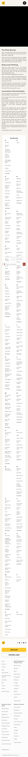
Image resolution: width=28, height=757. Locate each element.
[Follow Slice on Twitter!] (19, 643)
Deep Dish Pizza (5, 717)
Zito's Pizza (7, 632)
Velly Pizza (19, 557)
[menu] (24, 3)
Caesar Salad (17, 707)
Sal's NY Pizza (8, 528)
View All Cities (17, 700)
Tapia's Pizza (19, 517)
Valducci (19, 543)
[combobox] (14, 264)
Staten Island (17, 674)
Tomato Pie (4, 728)
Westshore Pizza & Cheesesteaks (8, 605)
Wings (15, 739)
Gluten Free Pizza (6, 723)
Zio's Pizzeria (8, 629)
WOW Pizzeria (8, 577)
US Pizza (7, 546)
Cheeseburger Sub (18, 713)
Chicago (16, 682)
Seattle (15, 691)
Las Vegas (16, 685)
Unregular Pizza (7, 564)
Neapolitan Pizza (5, 726)
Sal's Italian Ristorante (7, 524)
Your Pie (18, 577)
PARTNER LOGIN (14, 655)
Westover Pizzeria (7, 600)
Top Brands (4, 680)
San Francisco (17, 694)
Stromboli (16, 736)
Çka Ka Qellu (20, 614)
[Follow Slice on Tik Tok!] (21, 643)
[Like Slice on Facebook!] (17, 643)
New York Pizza (5, 708)
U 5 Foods (7, 535)
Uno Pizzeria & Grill (8, 560)
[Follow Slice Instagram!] (25, 643)
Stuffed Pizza (5, 737)
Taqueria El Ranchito (19, 520)
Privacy (3, 688)
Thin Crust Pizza (5, 734)
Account (3, 685)
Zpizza (6, 635)
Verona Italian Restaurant (20, 560)
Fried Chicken (17, 724)
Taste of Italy (20, 524)
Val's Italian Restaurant (19, 540)
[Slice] (3, 3)
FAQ (3, 682)
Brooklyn (16, 668)
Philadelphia (17, 677)
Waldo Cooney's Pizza (7, 584)
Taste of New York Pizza (19, 527)
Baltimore (16, 680)
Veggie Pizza (4, 714)
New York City (17, 665)
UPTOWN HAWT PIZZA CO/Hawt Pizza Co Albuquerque (8, 541)
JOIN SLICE (14, 650)
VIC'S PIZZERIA (19, 536)
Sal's (6, 511)
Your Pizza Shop (19, 580)
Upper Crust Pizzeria (8, 568)
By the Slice (4, 720)
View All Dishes (17, 742)
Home (3, 661)
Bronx (15, 671)
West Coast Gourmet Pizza (7, 592)
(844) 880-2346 (5, 749)
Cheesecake (16, 710)
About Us (4, 664)
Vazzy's (18, 554)
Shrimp (15, 733)
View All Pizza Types (6, 744)
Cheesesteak (17, 716)
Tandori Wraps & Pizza (18, 513)
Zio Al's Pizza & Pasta (8, 626)
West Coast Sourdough (7, 596)
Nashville (16, 688)
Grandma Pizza (5, 731)
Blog (3, 669)
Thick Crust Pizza (6, 740)
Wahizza (7, 579)
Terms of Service (5, 691)
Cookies (16, 718)
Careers (3, 667)
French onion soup (18, 721)
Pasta (15, 727)
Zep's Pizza (7, 618)
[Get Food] (24, 264)
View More (7, 530)
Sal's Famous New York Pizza (8, 520)
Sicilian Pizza (5, 711)
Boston (15, 697)
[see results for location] (4, 264)
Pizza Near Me (5, 672)
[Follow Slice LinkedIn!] (23, 643)
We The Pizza (8, 588)
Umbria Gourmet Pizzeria (7, 550)
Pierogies (16, 730)
